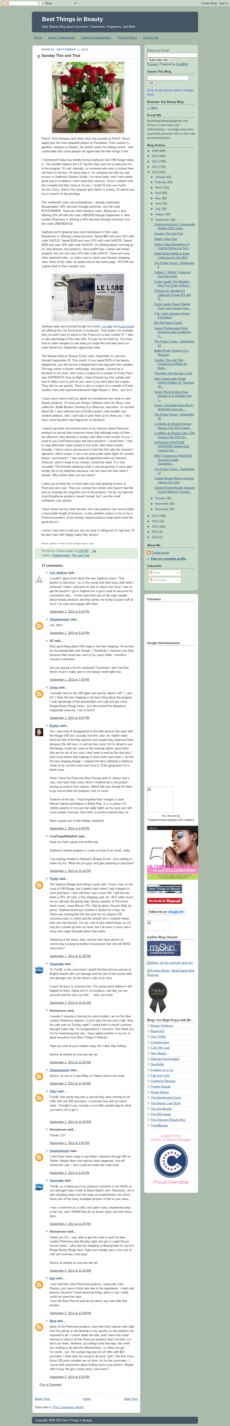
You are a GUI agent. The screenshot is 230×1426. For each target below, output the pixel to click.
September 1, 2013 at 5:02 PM (69, 611)
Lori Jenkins (58, 572)
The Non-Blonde (161, 1109)
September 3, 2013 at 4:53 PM (69, 1377)
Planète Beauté (161, 1086)
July (158, 209)
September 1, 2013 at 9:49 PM (69, 828)
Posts (156, 572)
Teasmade (57, 964)
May (158, 198)
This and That (80, 555)
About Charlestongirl (61, 37)
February (161, 182)
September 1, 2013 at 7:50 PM (69, 679)
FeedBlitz (182, 64)
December (162, 509)
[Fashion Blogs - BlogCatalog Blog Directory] (171, 975)
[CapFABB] (171, 1185)
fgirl (52, 1278)
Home (38, 37)
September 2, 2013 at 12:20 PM (70, 1122)
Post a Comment (51, 1384)
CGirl (53, 1091)
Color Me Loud (160, 1047)
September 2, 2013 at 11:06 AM (70, 1062)
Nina (53, 1321)
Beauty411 (157, 1031)
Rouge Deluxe (160, 1092)
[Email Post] (93, 551)
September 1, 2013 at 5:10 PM (69, 633)
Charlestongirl (61, 555)
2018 (155, 531)
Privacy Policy (127, 37)
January (160, 177)
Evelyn (54, 725)
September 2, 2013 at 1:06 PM (69, 1143)
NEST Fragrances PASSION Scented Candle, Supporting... (173, 459)
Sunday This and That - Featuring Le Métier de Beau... (170, 364)
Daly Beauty (159, 1053)
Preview (152, 64)
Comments (159, 580)
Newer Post (42, 1399)
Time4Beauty (159, 1125)
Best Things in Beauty (72, 19)
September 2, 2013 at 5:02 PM (69, 1173)
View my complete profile (168, 558)
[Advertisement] (165, 714)
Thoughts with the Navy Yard (173, 373)
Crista (54, 687)
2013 (155, 172)
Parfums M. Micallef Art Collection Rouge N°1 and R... (172, 294)
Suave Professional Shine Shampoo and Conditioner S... (172, 332)
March (159, 187)
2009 (155, 151)
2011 (155, 161)
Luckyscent (126, 326)
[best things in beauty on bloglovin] (166, 914)
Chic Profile (158, 1036)
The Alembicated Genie (166, 1097)
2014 (155, 516)
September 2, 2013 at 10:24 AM (70, 1002)
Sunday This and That (61, 55)
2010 (155, 156)
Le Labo (107, 326)
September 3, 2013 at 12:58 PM (70, 1313)
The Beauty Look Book (166, 1103)
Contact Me (150, 37)
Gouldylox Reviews (163, 1081)
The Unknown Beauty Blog (168, 1120)
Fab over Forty (160, 1075)
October (160, 498)
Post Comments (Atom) (68, 1407)
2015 (155, 521)
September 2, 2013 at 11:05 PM (70, 1224)
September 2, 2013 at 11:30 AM (70, 1083)
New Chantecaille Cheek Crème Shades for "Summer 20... (174, 382)
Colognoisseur (160, 1042)
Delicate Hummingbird (165, 1059)
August (160, 214)
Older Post (131, 1399)
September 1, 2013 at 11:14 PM (70, 871)
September (162, 219)
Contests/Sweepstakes (96, 37)
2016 (155, 526)
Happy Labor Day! (166, 239)
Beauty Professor (162, 1025)
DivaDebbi (157, 1064)
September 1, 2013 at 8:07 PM (69, 718)
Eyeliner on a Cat (162, 1070)
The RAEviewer (161, 1114)
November (162, 503)
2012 (155, 167)
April (158, 193)
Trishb (54, 878)
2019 (155, 537)
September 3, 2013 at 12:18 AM (70, 1270)
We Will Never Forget (168, 322)
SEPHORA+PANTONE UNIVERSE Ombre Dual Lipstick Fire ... (171, 446)
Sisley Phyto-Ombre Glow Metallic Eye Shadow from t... (173, 396)
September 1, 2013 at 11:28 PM (70, 956)
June (158, 203)
